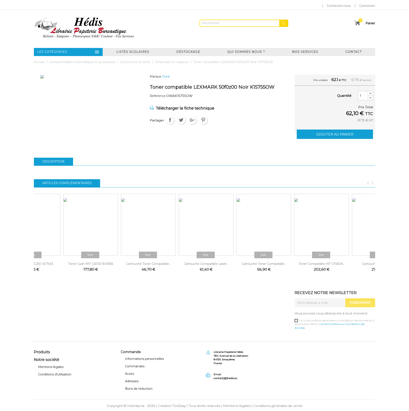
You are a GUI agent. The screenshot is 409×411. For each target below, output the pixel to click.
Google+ (192, 120)
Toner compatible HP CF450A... (321, 264)
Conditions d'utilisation (54, 374)
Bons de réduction (139, 389)
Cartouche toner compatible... (148, 264)
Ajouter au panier (334, 134)
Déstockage (188, 52)
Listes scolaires (132, 52)
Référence (158, 96)
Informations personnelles (144, 359)
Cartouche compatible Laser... (206, 264)
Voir (90, 255)
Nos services (305, 52)
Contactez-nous (339, 6)
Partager (170, 120)
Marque (155, 76)
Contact (353, 52)
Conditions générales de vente (277, 406)
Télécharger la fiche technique (185, 108)
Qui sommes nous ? (246, 52)
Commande (131, 352)
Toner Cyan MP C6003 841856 (90, 264)
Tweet (181, 120)
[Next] (372, 183)
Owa (166, 76)
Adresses (131, 381)
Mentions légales (50, 367)
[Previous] (368, 183)
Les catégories (68, 52)
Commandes (134, 366)
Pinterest (203, 120)
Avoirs (129, 374)
